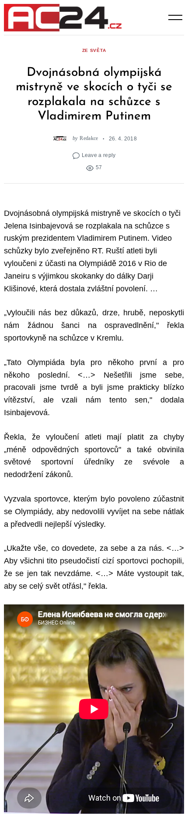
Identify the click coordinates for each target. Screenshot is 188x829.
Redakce (89, 138)
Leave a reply (99, 155)
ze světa (94, 50)
